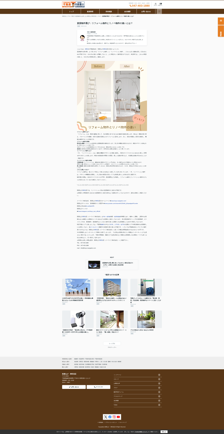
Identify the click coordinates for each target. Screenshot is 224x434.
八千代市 (117, 224)
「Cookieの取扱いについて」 (141, 431)
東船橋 (92, 361)
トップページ (117, 375)
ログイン (155, 5)
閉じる (164, 431)
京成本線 (104, 364)
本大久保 (114, 361)
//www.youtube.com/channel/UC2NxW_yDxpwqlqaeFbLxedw (121, 203)
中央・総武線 (106, 216)
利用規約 (101, 422)
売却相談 (109, 11)
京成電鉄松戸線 (89, 364)
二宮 (101, 361)
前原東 (76, 361)
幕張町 (119, 361)
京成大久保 (103, 367)
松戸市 (122, 224)
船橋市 (102, 224)
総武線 (76, 364)
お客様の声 (117, 383)
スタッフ (116, 379)
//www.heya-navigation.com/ (118, 201)
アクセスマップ (118, 396)
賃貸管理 (90, 11)
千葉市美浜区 (98, 359)
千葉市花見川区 (89, 359)
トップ (71, 11)
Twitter (115, 405)
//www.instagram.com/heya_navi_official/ (89, 211)
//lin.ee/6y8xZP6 (89, 206)
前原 (92, 367)
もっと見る (112, 343)
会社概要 (127, 11)
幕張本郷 (86, 361)
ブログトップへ (112, 347)
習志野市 (81, 359)
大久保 (105, 361)
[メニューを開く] (159, 11)
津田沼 (87, 49)
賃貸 (79, 26)
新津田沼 (87, 367)
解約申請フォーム (119, 392)
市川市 (111, 224)
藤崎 (109, 361)
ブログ (115, 387)
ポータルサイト (94, 227)
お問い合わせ (146, 11)
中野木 (97, 361)
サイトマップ (123, 422)
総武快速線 (117, 216)
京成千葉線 (98, 364)
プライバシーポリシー (111, 422)
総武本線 (81, 364)
